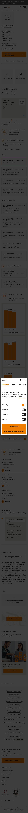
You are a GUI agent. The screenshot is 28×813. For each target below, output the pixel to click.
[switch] (24, 409)
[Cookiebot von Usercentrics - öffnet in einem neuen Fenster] (19, 380)
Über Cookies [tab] (22, 384)
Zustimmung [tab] (5, 384)
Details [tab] (14, 384)
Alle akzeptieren (14, 426)
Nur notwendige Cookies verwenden (14, 431)
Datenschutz (22, 398)
